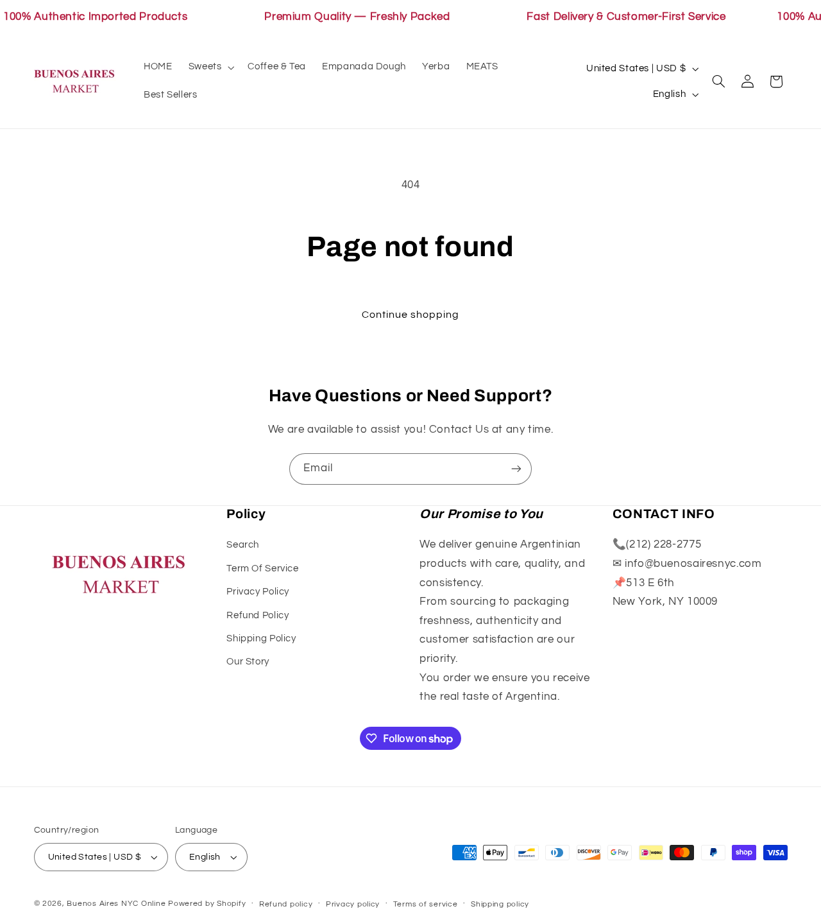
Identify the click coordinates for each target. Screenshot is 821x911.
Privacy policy (353, 904)
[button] (210, 67)
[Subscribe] (516, 469)
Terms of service (425, 904)
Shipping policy (500, 904)
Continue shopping (411, 314)
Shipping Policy (261, 638)
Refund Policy (257, 615)
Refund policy (286, 904)
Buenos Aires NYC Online (116, 903)
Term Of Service (262, 568)
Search (242, 545)
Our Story (247, 661)
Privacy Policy (257, 591)
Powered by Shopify (207, 903)
